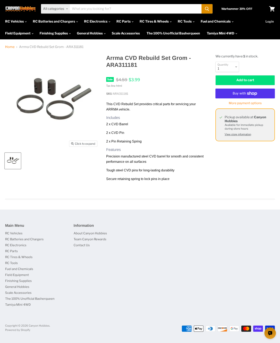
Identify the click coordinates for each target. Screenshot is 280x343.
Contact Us (82, 245)
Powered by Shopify (17, 330)
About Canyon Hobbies (90, 233)
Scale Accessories (126, 33)
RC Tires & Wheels (154, 21)
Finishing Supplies (54, 33)
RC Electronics (96, 21)
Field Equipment (18, 33)
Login (269, 21)
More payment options (245, 103)
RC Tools (185, 21)
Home (10, 47)
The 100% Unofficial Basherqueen (173, 33)
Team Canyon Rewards (90, 239)
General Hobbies (90, 33)
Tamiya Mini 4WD (221, 33)
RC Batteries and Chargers (54, 21)
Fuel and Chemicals (216, 21)
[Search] (207, 9)
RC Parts (123, 21)
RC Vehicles (14, 21)
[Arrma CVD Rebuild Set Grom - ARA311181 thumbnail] (13, 161)
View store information (238, 134)
